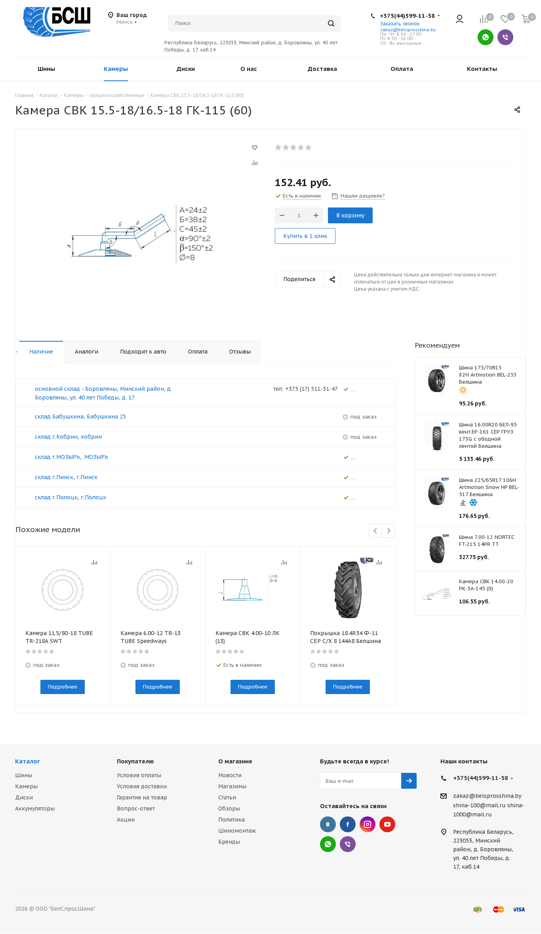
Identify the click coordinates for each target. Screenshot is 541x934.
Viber (505, 37)
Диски (24, 797)
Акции (126, 819)
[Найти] (331, 23)
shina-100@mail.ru (479, 805)
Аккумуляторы (35, 808)
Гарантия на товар (142, 797)
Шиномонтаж (237, 830)
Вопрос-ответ (136, 808)
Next (388, 531)
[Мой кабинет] (459, 19)
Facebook (348, 824)
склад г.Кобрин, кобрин (68, 436)
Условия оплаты (139, 775)
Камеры (26, 786)
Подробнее (62, 686)
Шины (23, 775)
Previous (375, 531)
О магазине (235, 761)
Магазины (232, 786)
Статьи (227, 797)
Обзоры (229, 808)
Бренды (229, 841)
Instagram (367, 824)
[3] (293, 147)
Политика (231, 819)
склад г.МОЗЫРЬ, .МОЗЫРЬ (71, 456)
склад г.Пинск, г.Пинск (66, 477)
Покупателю (135, 761)
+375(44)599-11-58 (407, 15)
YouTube (387, 824)
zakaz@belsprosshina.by (408, 29)
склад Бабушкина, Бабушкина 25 (80, 416)
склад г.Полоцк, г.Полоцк (70, 497)
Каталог (27, 761)
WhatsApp (485, 37)
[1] (278, 147)
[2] (286, 147)
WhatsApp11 (328, 844)
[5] (308, 147)
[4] (301, 147)
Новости (230, 775)
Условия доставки (142, 786)
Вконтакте (328, 824)
